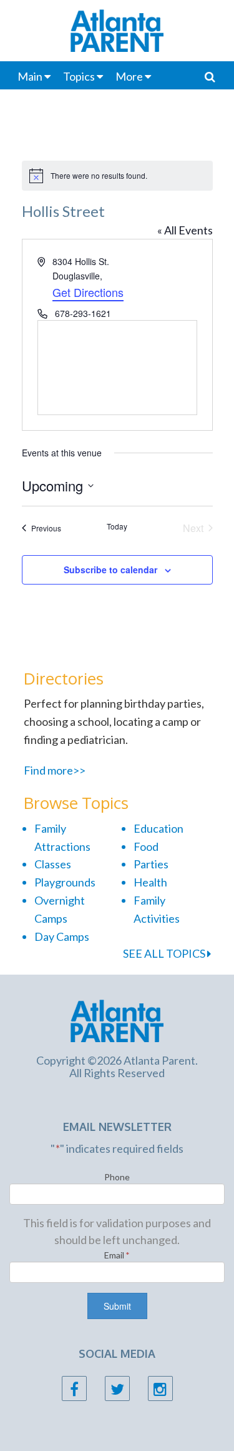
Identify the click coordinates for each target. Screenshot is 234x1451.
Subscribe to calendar (110, 569)
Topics (79, 76)
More (129, 76)
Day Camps (61, 936)
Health (150, 882)
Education (158, 828)
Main (29, 76)
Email (117, 1255)
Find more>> (54, 770)
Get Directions (88, 292)
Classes (52, 864)
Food (146, 846)
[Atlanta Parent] (117, 1020)
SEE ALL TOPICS (165, 953)
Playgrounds (64, 882)
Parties (151, 864)
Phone (117, 1177)
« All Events (185, 230)
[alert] (117, 176)
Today (117, 526)
